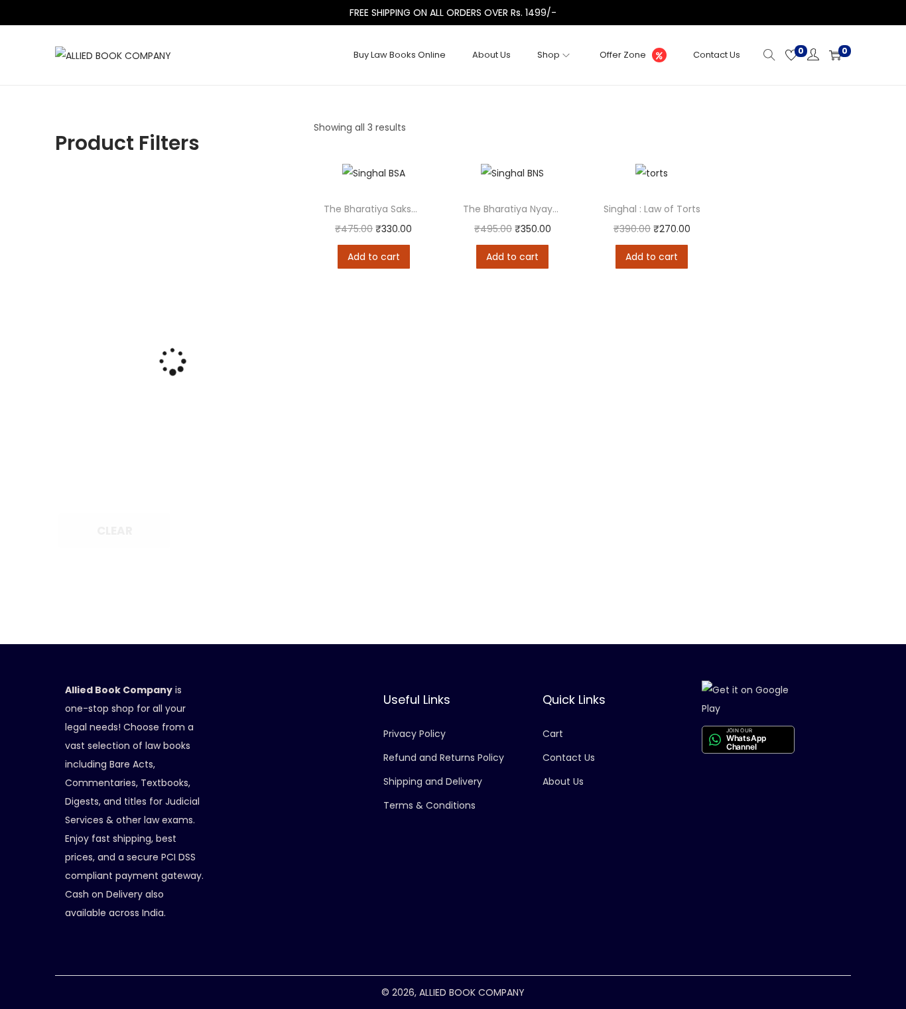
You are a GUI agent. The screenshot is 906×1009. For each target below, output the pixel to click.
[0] (791, 55)
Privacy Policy (414, 733)
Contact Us (569, 757)
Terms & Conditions (429, 805)
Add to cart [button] (374, 256)
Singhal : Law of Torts (652, 209)
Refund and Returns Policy (443, 757)
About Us (563, 781)
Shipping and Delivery (432, 781)
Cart (553, 733)
